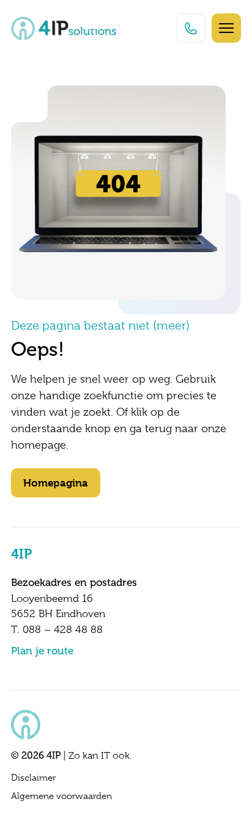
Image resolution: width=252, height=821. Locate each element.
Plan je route (42, 651)
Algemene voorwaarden (61, 795)
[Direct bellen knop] (191, 28)
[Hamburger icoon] (226, 28)
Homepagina (55, 483)
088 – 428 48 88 (63, 629)
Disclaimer (33, 777)
